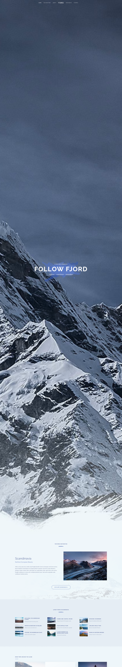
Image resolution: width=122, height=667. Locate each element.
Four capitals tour (62, 625)
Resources (69, 2)
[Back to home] (61, 3)
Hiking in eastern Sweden (96, 632)
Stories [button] (76, 2)
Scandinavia (23, 558)
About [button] (54, 2)
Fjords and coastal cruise (64, 618)
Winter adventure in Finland (33, 625)
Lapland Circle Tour (95, 625)
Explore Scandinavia (60, 587)
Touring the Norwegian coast (33, 632)
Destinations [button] (47, 2)
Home (40, 2)
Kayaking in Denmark (95, 618)
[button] (66, 566)
